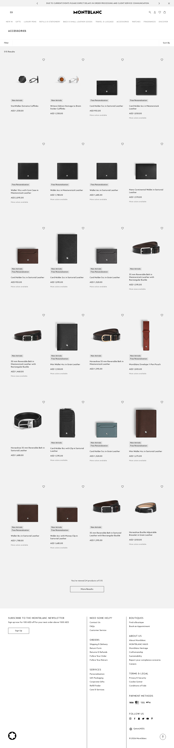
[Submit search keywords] (150, 12)
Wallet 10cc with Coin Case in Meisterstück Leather (24, 191)
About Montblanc (137, 640)
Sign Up (18, 631)
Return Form (96, 648)
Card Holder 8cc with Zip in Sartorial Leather (67, 449)
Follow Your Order (98, 656)
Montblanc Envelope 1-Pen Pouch (145, 364)
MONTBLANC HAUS (138, 644)
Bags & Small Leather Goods (77, 22)
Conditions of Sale (137, 686)
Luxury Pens (30, 22)
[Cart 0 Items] (164, 13)
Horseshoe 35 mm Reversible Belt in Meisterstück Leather (106, 363)
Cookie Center (136, 682)
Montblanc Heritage (138, 648)
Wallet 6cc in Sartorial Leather (104, 190)
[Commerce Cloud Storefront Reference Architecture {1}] (87, 12)
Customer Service (98, 630)
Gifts (18, 22)
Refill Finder (95, 686)
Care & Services (97, 690)
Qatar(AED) (139, 729)
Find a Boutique (136, 622)
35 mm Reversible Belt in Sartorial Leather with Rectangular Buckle (105, 534)
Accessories (123, 22)
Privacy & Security (137, 678)
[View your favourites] (160, 13)
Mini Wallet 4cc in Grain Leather (65, 364)
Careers (132, 664)
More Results (87, 589)
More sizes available (137, 289)
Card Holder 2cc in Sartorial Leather (67, 277)
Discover (163, 22)
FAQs (92, 626)
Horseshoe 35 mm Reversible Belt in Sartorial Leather (28, 449)
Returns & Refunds (98, 652)
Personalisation (97, 674)
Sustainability (135, 656)
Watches (136, 22)
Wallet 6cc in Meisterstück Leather (66, 190)
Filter (6, 43)
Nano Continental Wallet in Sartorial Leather (146, 191)
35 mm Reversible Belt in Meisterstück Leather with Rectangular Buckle (141, 277)
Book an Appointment (139, 626)
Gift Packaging (96, 678)
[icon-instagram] (130, 719)
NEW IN (9, 22)
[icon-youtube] (148, 719)
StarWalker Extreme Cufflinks (24, 106)
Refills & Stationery (49, 22)
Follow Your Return (99, 660)
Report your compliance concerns (145, 660)
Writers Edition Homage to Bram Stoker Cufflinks (65, 107)
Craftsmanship (136, 652)
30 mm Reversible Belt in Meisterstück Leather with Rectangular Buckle (23, 364)
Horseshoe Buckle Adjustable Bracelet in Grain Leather (143, 533)
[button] (155, 12)
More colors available (98, 115)
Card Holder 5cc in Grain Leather (105, 277)
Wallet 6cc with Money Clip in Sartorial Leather (64, 537)
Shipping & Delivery (99, 644)
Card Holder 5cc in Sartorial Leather (106, 106)
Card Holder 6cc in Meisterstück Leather (144, 107)
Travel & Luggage (105, 22)
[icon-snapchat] (139, 719)
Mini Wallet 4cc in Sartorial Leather (145, 451)
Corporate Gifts (97, 682)
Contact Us (95, 622)
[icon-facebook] (134, 719)
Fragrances (150, 22)
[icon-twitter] (143, 719)
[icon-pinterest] (152, 719)
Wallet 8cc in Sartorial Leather (25, 536)
